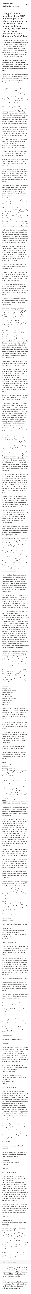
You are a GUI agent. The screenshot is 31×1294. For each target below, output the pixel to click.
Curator (14, 1262)
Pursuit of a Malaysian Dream (10, 4)
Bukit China (21, 1262)
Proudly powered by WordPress (10, 1292)
